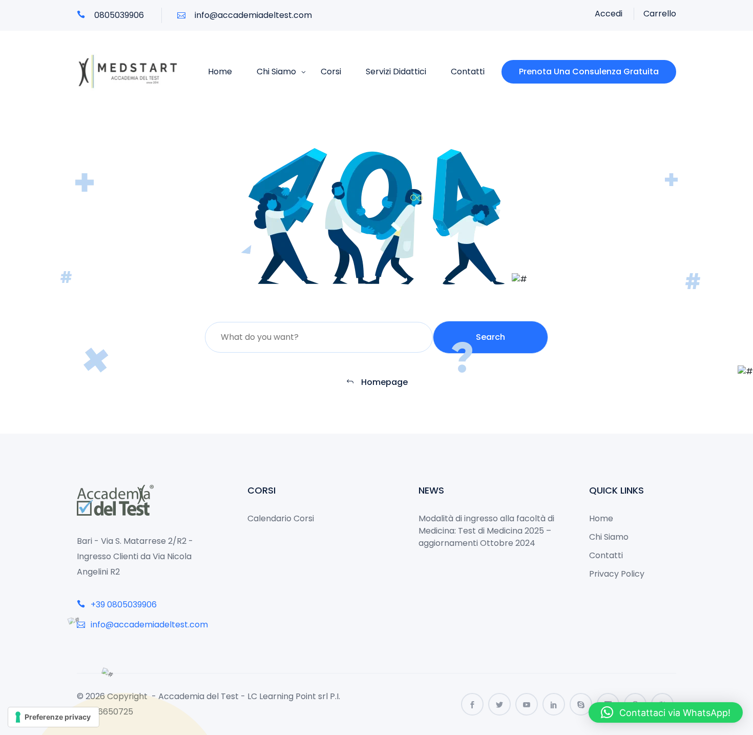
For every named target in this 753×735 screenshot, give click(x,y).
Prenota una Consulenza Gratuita (589, 71)
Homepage (383, 382)
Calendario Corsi (280, 518)
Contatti (468, 71)
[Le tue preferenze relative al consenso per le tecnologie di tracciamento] (53, 717)
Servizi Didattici (396, 71)
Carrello (659, 13)
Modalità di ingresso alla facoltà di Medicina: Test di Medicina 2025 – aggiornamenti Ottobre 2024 (486, 531)
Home (220, 71)
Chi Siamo (276, 71)
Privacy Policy (616, 574)
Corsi (331, 71)
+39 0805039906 (123, 604)
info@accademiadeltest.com (252, 15)
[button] (666, 712)
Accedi (608, 13)
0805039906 (118, 15)
